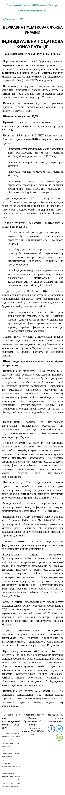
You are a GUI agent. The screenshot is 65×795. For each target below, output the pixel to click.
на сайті (29, 728)
